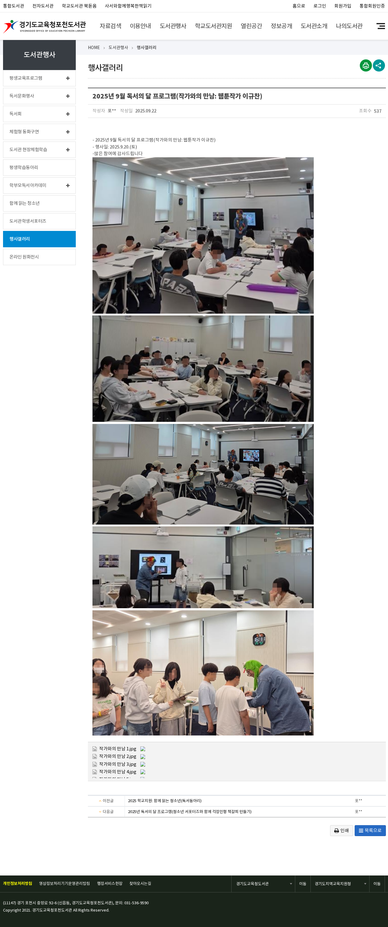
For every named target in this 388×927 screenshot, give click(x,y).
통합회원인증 (372, 6)
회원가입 (342, 6)
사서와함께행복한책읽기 (128, 6)
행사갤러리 (146, 47)
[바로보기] (142, 748)
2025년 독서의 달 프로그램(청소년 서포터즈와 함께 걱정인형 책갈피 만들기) (190, 811)
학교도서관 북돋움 (79, 6)
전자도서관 (43, 6)
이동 (302, 883)
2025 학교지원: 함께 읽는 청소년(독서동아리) (165, 800)
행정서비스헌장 (109, 883)
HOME (94, 47)
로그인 (319, 6)
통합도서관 (13, 6)
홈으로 (299, 6)
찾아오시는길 (140, 883)
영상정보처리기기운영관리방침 (64, 883)
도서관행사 (118, 47)
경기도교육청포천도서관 (44, 26)
